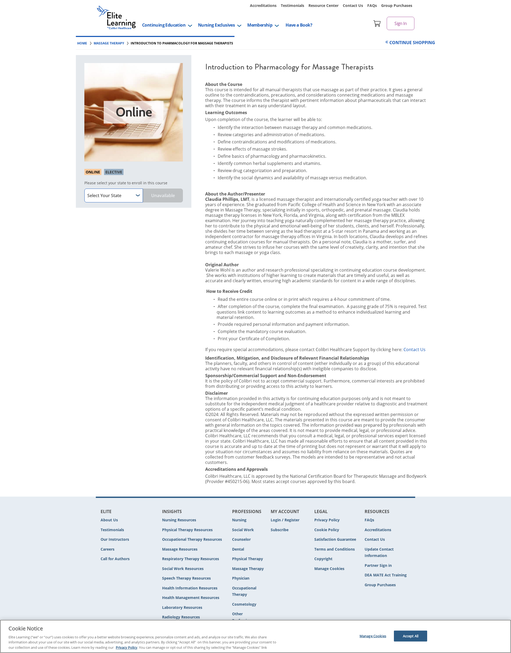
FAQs (372, 5)
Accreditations (263, 5)
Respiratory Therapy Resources (190, 558)
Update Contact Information (379, 552)
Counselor (241, 539)
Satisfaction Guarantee (335, 539)
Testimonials (292, 5)
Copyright (323, 558)
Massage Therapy (248, 568)
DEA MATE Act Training (386, 574)
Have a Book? (299, 25)
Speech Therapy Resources (186, 578)
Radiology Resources (181, 616)
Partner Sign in (378, 565)
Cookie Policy (326, 529)
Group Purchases (396, 5)
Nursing (239, 519)
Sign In (400, 23)
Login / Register (285, 519)
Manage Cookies (329, 569)
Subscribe (280, 529)
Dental (238, 549)
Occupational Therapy (244, 591)
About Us (109, 519)
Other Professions (242, 617)
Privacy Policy (327, 519)
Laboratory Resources (182, 607)
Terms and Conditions (334, 549)
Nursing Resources (179, 519)
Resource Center (323, 5)
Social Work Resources (183, 568)
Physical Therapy (247, 558)
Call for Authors (115, 558)
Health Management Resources (190, 597)
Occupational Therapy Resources (192, 539)
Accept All (410, 635)
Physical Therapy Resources (187, 529)
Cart (377, 23)
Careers (107, 549)
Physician (240, 578)
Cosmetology (244, 604)
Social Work (243, 529)
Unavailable (163, 195)
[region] (255, 636)
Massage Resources (179, 549)
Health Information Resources (189, 587)
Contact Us (353, 5)
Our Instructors (115, 539)
